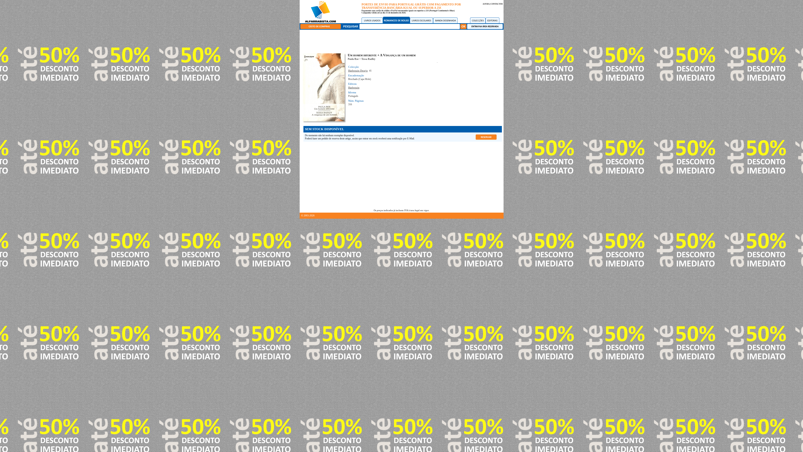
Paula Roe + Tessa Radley (361, 59)
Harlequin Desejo (358, 70)
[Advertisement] (402, 40)
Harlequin (353, 87)
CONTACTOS (497, 4)
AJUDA (486, 4)
